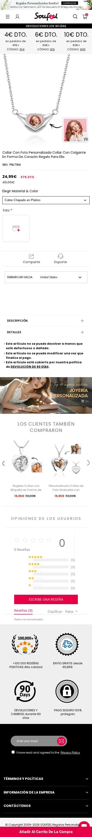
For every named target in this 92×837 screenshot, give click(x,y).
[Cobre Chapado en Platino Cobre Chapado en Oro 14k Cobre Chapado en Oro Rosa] (46, 200)
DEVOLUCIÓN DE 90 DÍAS (30, 367)
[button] (8, 16)
